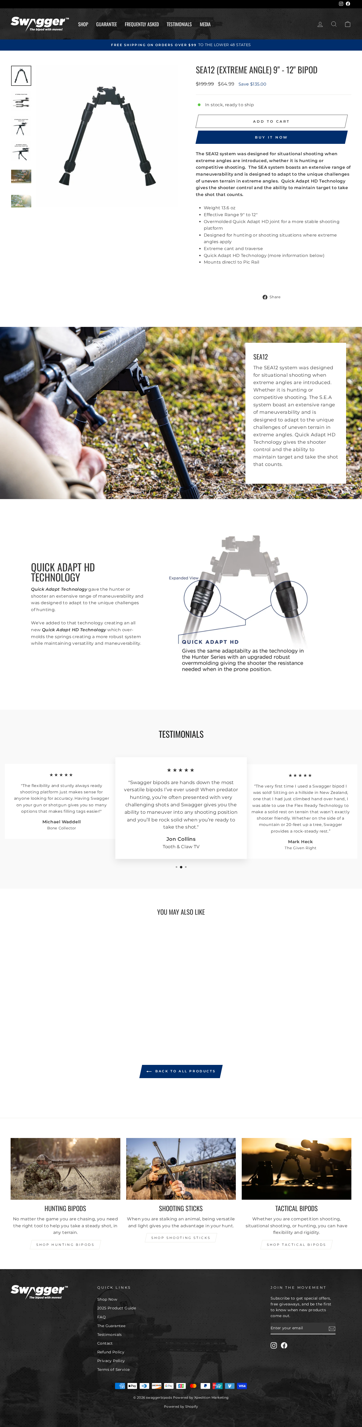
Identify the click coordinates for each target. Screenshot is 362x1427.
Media (205, 24)
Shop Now (107, 1299)
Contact (105, 1343)
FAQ (101, 1317)
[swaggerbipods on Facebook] (284, 1345)
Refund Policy (110, 1352)
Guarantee (106, 24)
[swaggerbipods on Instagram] (274, 1345)
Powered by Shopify (181, 1406)
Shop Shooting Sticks (181, 1238)
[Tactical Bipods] (296, 1169)
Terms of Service (113, 1369)
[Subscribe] (332, 1328)
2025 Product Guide (116, 1308)
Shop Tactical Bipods (296, 1245)
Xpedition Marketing (211, 1397)
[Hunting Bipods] (65, 1169)
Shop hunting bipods (65, 1245)
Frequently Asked (142, 24)
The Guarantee (111, 1326)
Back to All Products (185, 1071)
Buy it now (271, 137)
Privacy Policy (111, 1361)
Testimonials (179, 24)
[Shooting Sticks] (181, 1169)
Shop (83, 24)
